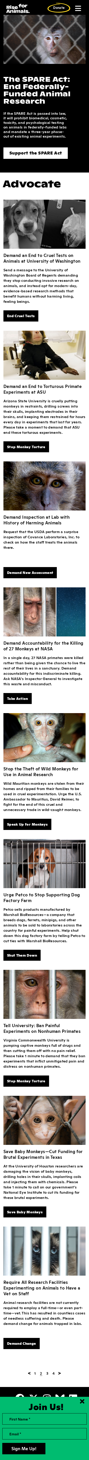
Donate (59, 7)
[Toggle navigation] (77, 8)
